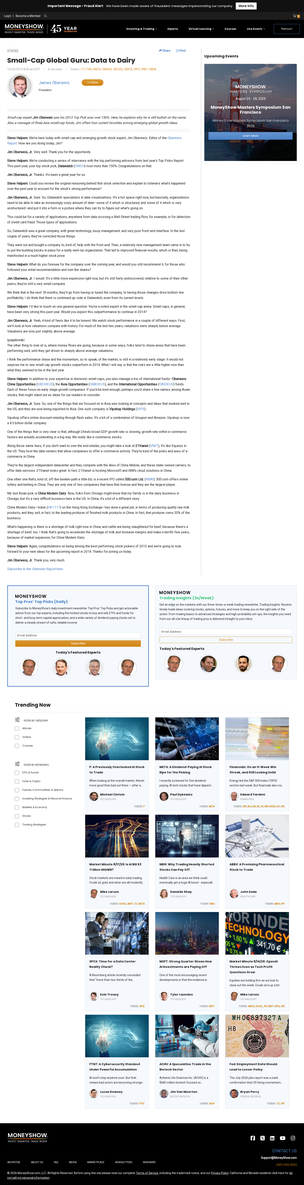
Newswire (149, 1162)
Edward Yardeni (252, 794)
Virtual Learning (200, 29)
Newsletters (123, 1162)
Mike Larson (109, 892)
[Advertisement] (250, 197)
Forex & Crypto (31, 781)
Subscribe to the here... (36, 569)
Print (182, 50)
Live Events (255, 29)
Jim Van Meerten (183, 1092)
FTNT (142, 1103)
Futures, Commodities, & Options (42, 790)
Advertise (13, 1162)
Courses (230, 29)
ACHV (212, 1103)
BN (254, 806)
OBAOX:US (97, 384)
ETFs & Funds (30, 772)
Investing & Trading (140, 29)
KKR (266, 806)
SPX (283, 806)
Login (7, 16)
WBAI (152, 69)
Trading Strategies (34, 824)
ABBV (277, 903)
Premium (286, 29)
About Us (37, 1162)
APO (245, 806)
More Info (246, 6)
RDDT (271, 1006)
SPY (283, 903)
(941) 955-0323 (286, 1164)
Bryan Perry (249, 1092)
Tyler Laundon (181, 994)
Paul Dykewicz (181, 794)
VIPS (137, 69)
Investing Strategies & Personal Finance (47, 798)
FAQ (56, 1162)
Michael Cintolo (112, 794)
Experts (173, 29)
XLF (278, 806)
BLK (250, 806)
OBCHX (118, 69)
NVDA (272, 806)
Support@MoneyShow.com (279, 1157)
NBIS (212, 903)
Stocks (26, 816)
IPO (265, 1006)
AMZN (251, 1006)
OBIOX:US (166, 384)
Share (166, 50)
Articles (26, 728)
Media (73, 1162)
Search (90, 16)
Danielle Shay (181, 892)
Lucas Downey (111, 1092)
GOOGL (123, 903)
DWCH (97, 69)
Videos (26, 737)
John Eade (248, 892)
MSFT (130, 903)
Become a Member (28, 16)
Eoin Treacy (109, 994)
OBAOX (107, 69)
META (212, 806)
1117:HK (86, 69)
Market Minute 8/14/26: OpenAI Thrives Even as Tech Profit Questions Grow (254, 966)
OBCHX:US (45, 384)
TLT (136, 903)
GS (262, 806)
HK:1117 (54, 507)
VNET (144, 69)
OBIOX (128, 69)
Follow (93, 82)
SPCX (142, 1006)
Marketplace (95, 1162)
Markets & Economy (34, 807)
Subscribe (78, 643)
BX (258, 806)
